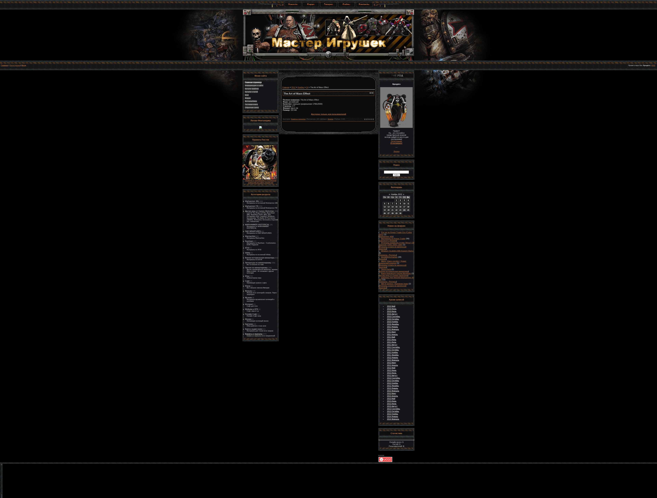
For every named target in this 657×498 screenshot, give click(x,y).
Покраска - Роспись (387, 255)
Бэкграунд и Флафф (387, 241)
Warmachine (250, 236)
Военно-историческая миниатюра (259, 258)
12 (385, 207)
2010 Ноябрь (392, 322)
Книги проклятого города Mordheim (396, 273)
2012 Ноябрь (392, 383)
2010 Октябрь (393, 319)
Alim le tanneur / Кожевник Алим (394, 284)
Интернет (249, 304)
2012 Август (392, 375)
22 (396, 210)
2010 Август (392, 314)
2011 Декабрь (393, 355)
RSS (653, 65)
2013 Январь (392, 388)
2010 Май (391, 306)
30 (400, 213)
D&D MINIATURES (253, 231)
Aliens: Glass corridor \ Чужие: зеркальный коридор (392, 262)
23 (400, 210)
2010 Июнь (391, 309)
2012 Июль (391, 373)
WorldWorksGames (389, 257)
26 (385, 213)
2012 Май (391, 368)
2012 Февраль (393, 360)
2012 (293, 87)
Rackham (249, 241)
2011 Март (391, 332)
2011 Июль (391, 342)
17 (404, 207)
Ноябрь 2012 (396, 194)
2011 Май (391, 337)
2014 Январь (392, 416)
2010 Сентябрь (393, 316)
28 (392, 213)
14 (392, 207)
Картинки (249, 324)
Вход (24, 65)
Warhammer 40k (252, 201)
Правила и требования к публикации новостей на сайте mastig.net (260, 181)
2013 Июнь (391, 401)
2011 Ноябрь (392, 352)
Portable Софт (251, 314)
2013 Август (392, 406)
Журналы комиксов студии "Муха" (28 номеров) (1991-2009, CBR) (396, 244)
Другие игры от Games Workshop (259, 211)
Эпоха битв (386, 269)
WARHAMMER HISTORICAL (257, 225)
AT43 (247, 248)
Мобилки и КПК (251, 309)
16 (400, 207)
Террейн (382, 259)
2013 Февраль (393, 391)
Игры (247, 276)
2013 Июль (391, 404)
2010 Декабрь (393, 324)
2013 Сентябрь (393, 409)
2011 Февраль (393, 329)
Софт (247, 281)
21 (392, 210)
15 (396, 207)
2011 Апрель (392, 334)
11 (408, 204)
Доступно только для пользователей (328, 114)
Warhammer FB (251, 206)
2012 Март (391, 363)
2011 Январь (392, 327)
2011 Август (392, 345)
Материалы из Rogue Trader (393, 239)
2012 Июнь (391, 370)
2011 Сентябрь (393, 347)
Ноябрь (301, 87)
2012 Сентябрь (393, 378)
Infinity (247, 253)
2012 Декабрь (393, 386)
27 (389, 213)
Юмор (247, 286)
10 (404, 204)
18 (408, 207)
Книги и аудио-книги (253, 329)
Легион (397, 151)
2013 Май (391, 399)
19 (385, 210)
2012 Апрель (392, 365)
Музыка (248, 298)
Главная (4, 65)
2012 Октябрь (393, 381)
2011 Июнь (391, 340)
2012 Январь (392, 357)
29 (396, 213)
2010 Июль (391, 311)
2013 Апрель (392, 396)
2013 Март (391, 393)
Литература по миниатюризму (258, 263)
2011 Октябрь (393, 350)
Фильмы (248, 291)
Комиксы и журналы (253, 334)
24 (307, 87)
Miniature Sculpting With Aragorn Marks (397, 251)
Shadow (330, 119)
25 (408, 210)
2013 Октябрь (393, 411)
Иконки (248, 319)
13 (389, 207)
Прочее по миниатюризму (256, 268)
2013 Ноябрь (392, 414)
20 (389, 210)
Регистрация (15, 65)
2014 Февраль (393, 419)
